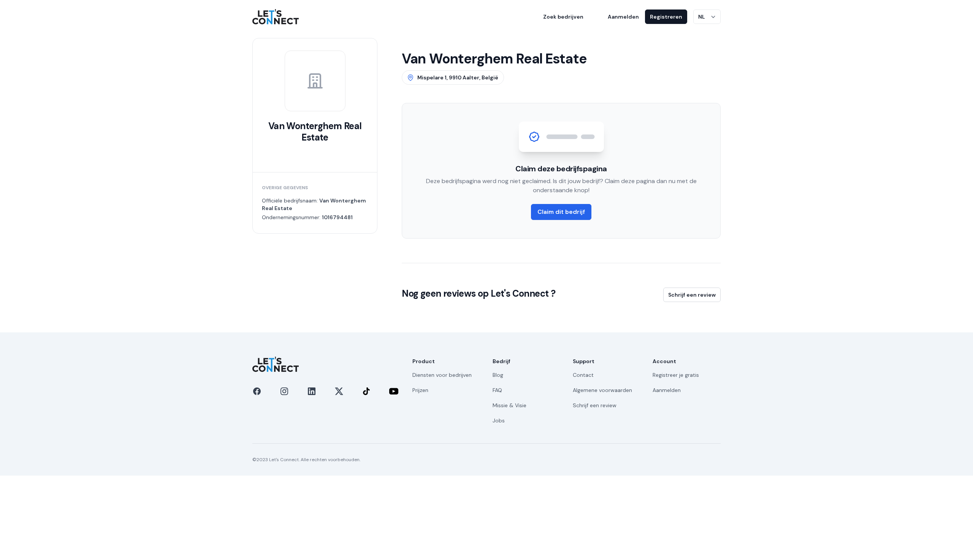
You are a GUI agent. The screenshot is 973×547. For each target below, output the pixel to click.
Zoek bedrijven (563, 16)
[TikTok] (366, 391)
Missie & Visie (509, 405)
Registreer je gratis (676, 375)
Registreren (666, 16)
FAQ (497, 390)
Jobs (499, 420)
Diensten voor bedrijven (442, 375)
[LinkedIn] (311, 391)
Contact (583, 375)
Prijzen (420, 390)
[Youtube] (393, 391)
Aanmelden (623, 16)
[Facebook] (256, 391)
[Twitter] (339, 391)
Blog (498, 375)
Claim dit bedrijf (561, 212)
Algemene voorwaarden (602, 390)
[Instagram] (284, 391)
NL (701, 16)
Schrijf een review (692, 294)
